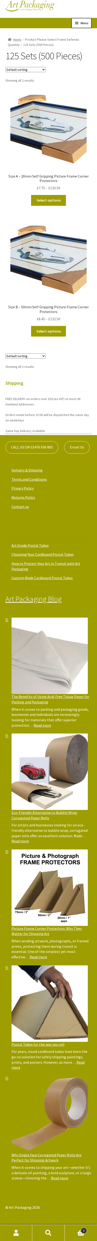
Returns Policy (23, 497)
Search (48, 1233)
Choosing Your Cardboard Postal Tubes (43, 554)
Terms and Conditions (29, 479)
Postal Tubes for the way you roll (38, 1044)
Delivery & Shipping (27, 470)
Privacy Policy (23, 488)
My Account (16, 1233)
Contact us (20, 506)
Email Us (77, 447)
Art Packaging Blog (33, 599)
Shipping (14, 383)
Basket (75, 1228)
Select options (48, 200)
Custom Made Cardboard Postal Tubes (42, 577)
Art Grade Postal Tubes (30, 545)
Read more (42, 725)
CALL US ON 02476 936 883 (32, 447)
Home (17, 39)
